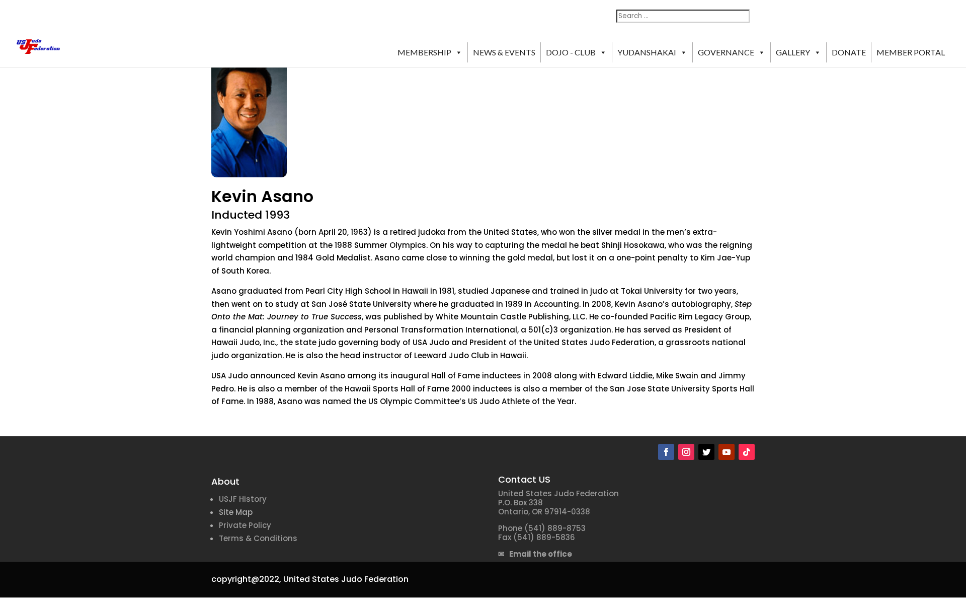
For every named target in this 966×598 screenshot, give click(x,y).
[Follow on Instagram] (686, 452)
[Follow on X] (706, 452)
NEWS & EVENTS (504, 52)
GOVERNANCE (726, 52)
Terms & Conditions (258, 538)
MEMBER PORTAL (910, 52)
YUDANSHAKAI (646, 52)
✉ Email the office (535, 554)
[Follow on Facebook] (666, 452)
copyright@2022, (246, 579)
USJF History (243, 499)
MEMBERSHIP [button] (424, 52)
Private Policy (245, 525)
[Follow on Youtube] (726, 452)
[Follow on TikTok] (747, 452)
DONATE (849, 52)
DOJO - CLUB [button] (571, 52)
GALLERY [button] (793, 52)
